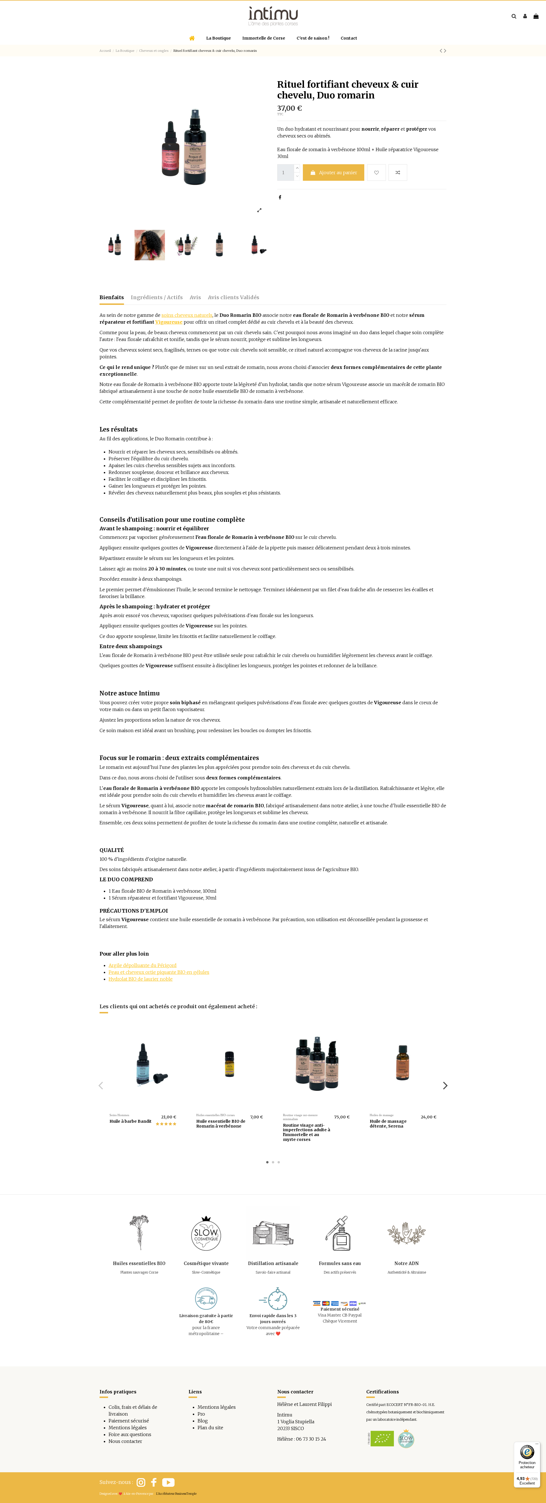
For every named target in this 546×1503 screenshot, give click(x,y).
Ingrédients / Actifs (157, 297)
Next (445, 1085)
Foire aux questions (130, 1434)
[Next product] (445, 50)
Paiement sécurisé (129, 1421)
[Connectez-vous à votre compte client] (525, 16)
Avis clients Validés (233, 297)
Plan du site (210, 1427)
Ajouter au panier (338, 172)
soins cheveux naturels (187, 315)
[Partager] (280, 197)
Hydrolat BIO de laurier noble (141, 979)
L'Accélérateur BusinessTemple (176, 1494)
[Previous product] (442, 50)
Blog (203, 1421)
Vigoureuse (169, 322)
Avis (195, 297)
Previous (100, 1085)
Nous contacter (125, 1441)
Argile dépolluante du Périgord (143, 965)
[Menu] (536, 1445)
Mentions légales (128, 1427)
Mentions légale (215, 1407)
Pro (201, 1414)
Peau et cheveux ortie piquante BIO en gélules (159, 972)
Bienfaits (112, 297)
